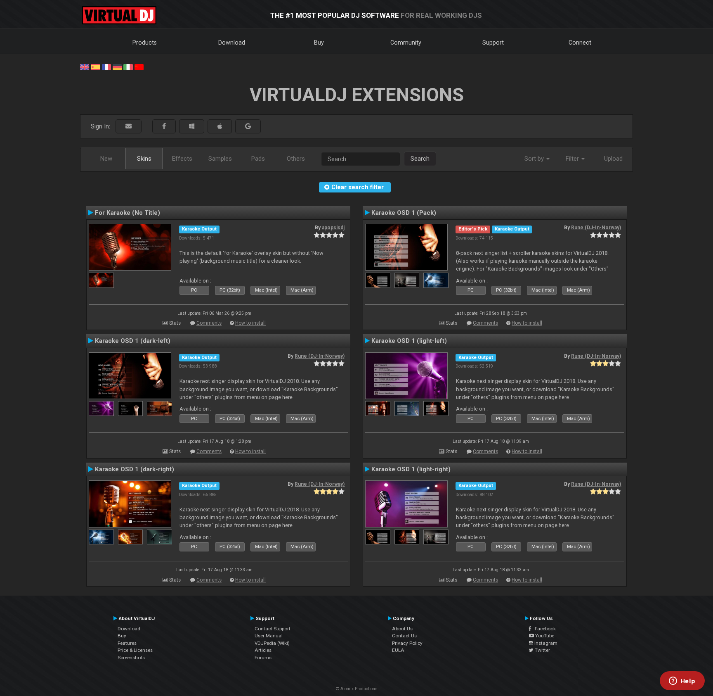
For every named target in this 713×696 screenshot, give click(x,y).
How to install (250, 323)
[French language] (106, 66)
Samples (220, 158)
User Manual (269, 636)
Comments (209, 323)
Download (231, 42)
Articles (263, 650)
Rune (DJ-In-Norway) (596, 227)
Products (144, 42)
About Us (402, 629)
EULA (398, 650)
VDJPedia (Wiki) (272, 643)
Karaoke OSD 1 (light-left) (409, 340)
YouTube (544, 636)
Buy (319, 42)
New (106, 158)
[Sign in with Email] (129, 126)
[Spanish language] (95, 66)
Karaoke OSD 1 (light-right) (411, 469)
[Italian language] (127, 66)
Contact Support (272, 629)
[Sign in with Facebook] (164, 126)
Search (420, 158)
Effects (182, 158)
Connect (580, 42)
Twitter (542, 650)
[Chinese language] (139, 66)
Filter (573, 158)
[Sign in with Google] (248, 126)
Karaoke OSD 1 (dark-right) (134, 469)
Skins (144, 158)
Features (127, 643)
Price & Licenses (135, 650)
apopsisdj (333, 227)
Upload (613, 158)
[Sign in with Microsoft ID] (191, 126)
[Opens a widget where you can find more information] (682, 681)
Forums (263, 657)
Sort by (534, 158)
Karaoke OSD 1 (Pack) (403, 212)
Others (296, 158)
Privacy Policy (407, 643)
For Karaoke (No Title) (127, 212)
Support (493, 42)
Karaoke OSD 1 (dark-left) (132, 340)
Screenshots (131, 657)
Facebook (543, 629)
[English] (84, 66)
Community (405, 42)
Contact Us (404, 636)
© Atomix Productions (357, 688)
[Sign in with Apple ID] (220, 126)
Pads (258, 158)
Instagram (545, 643)
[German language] (117, 66)
